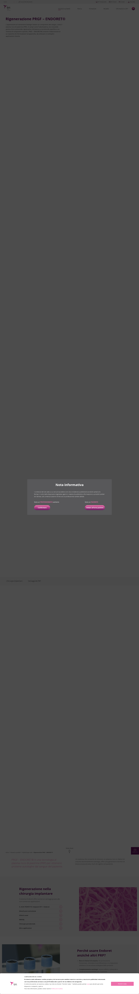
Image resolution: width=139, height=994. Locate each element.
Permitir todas (122, 984)
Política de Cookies (57, 988)
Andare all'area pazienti (94, 508)
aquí (88, 984)
